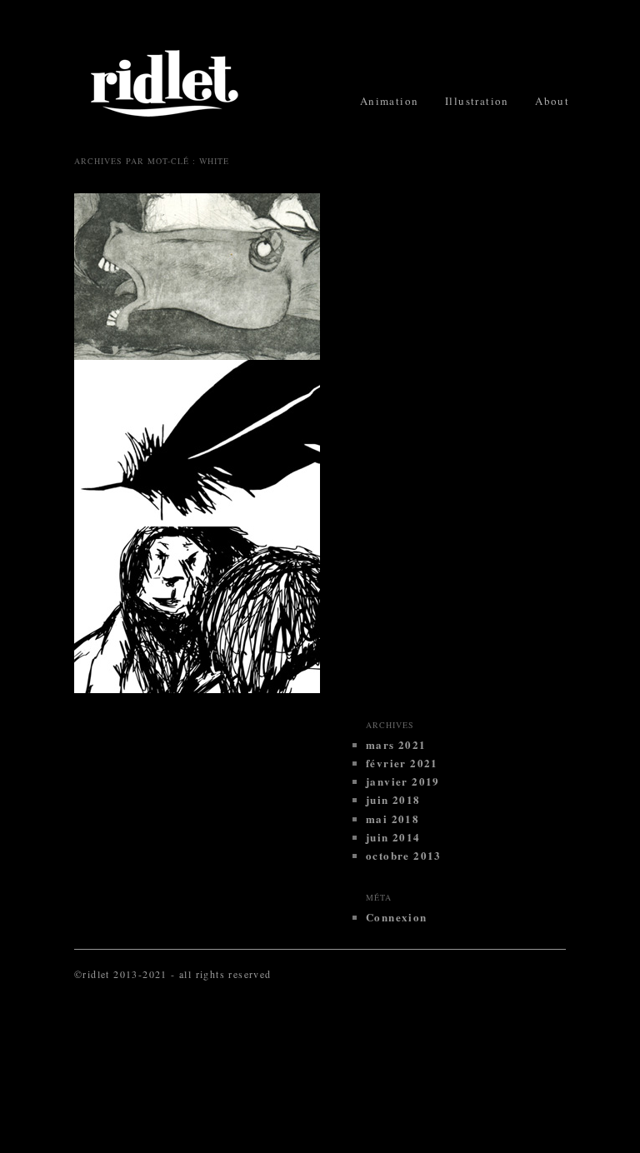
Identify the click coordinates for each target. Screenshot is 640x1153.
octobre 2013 (404, 855)
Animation (389, 100)
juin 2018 (393, 799)
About (552, 100)
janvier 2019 (403, 781)
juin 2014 (393, 837)
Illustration (477, 100)
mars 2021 (396, 744)
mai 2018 (392, 818)
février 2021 (402, 763)
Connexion (397, 917)
